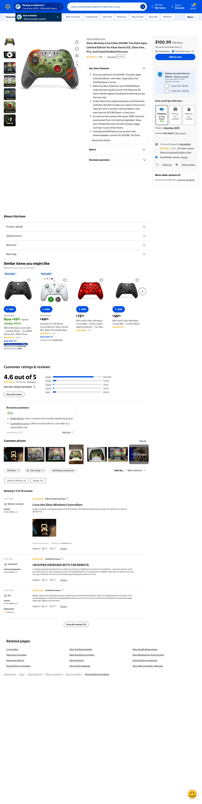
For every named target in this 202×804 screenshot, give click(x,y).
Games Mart (185, 144)
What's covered (181, 76)
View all (142, 440)
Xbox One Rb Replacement (145, 649)
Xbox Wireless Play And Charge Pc (148, 655)
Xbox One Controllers (16, 655)
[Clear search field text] (135, 7)
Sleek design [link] (17, 418)
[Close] (58, 17)
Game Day (153, 16)
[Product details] (144, 226)
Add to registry (189, 164)
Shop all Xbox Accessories (145, 660)
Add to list (167, 164)
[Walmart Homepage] (8, 7)
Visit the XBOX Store (95, 39)
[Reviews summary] (105, 57)
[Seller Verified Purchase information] (67, 498)
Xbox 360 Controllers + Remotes (148, 666)
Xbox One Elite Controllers (81, 655)
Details (184, 157)
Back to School (73, 16)
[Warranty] (144, 245)
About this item (15, 216)
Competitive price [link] (20, 423)
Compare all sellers (186, 180)
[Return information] (192, 51)
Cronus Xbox (12, 649)
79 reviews (31, 382)
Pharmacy (122, 16)
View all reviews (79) (76, 624)
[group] (101, 56)
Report (64, 548)
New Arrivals (137, 16)
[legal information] (180, 47)
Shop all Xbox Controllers (18, 666)
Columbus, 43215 (171, 128)
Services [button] (31, 17)
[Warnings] (144, 254)
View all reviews (14, 394)
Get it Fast (107, 16)
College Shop (91, 16)
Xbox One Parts (76, 660)
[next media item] (77, 65)
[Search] (142, 6)
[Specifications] (144, 235)
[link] (139, 454)
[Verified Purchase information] (62, 558)
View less (66, 432)
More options (180, 133)
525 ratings (111, 57)
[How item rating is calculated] (34, 387)
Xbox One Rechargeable (80, 649)
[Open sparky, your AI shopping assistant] (192, 794)
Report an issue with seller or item (175, 152)
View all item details (101, 140)
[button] (158, 7)
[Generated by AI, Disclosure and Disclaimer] (21, 432)
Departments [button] (12, 17)
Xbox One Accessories (79, 666)
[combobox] (107, 7)
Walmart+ (167, 16)
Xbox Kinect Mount (15, 660)
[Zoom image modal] (77, 56)
